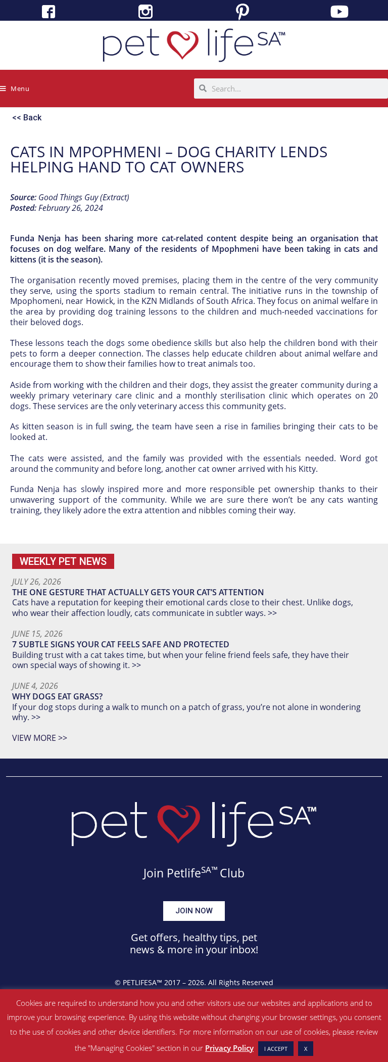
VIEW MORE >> (39, 737)
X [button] (305, 1048)
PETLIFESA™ (142, 982)
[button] (63, 561)
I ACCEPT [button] (275, 1048)
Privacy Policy (229, 1048)
